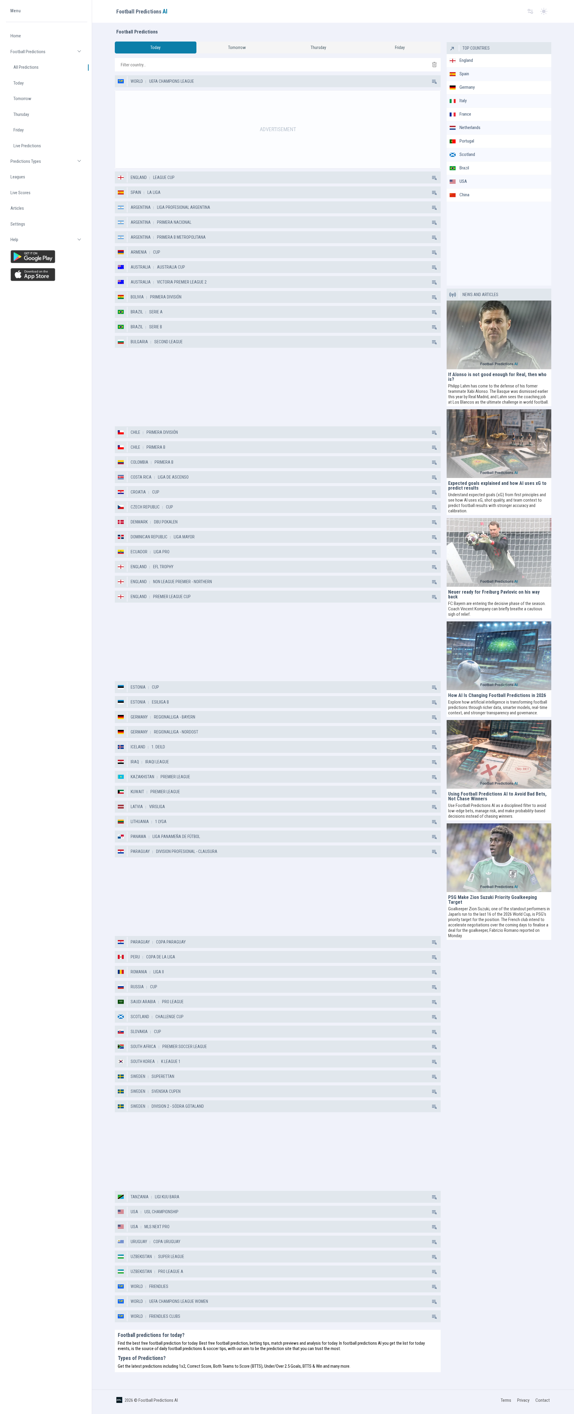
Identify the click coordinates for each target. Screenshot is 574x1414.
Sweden (138, 1076)
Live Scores (20, 192)
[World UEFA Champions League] (434, 81)
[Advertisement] (278, 129)
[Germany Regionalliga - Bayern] (434, 717)
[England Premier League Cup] (434, 597)
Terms (506, 1400)
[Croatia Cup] (434, 492)
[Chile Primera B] (434, 447)
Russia (137, 986)
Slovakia (139, 1031)
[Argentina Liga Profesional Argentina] (434, 207)
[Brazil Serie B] (434, 327)
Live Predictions (27, 145)
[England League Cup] (434, 177)
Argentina (141, 207)
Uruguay (139, 1241)
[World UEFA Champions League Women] (434, 1301)
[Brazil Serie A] (434, 312)
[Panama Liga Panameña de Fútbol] (434, 836)
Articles (17, 208)
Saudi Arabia (143, 1001)
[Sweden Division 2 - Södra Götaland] (434, 1106)
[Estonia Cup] (434, 687)
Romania (139, 971)
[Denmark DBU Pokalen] (434, 522)
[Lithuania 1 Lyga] (434, 822)
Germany (139, 717)
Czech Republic (145, 507)
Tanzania (140, 1196)
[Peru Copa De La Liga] (434, 957)
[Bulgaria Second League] (434, 342)
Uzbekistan (141, 1256)
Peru (135, 957)
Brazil (137, 312)
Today (18, 83)
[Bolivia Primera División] (434, 297)
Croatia (138, 492)
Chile (135, 432)
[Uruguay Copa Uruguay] (434, 1242)
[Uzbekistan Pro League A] (434, 1271)
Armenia (139, 252)
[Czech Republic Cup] (434, 507)
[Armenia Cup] (434, 252)
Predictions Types (48, 164)
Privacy (523, 1400)
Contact (542, 1400)
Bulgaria (139, 341)
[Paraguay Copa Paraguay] (434, 942)
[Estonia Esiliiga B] (434, 702)
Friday (18, 130)
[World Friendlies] (434, 1286)
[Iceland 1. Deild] (434, 747)
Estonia (138, 687)
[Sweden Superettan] (434, 1076)
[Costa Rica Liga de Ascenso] (434, 477)
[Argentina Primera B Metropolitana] (434, 237)
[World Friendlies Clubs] (434, 1316)
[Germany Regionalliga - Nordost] (434, 732)
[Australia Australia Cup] (434, 267)
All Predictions (26, 67)
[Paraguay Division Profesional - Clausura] (434, 851)
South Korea (143, 1061)
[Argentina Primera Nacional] (434, 222)
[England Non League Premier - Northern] (434, 582)
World (137, 81)
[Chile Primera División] (434, 432)
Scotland (140, 1016)
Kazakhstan (142, 776)
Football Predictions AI (158, 1400)
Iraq (135, 761)
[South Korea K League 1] (434, 1061)
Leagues (17, 177)
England (139, 177)
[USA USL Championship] (434, 1212)
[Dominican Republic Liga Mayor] (434, 537)
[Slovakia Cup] (434, 1032)
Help (48, 242)
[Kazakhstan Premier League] (434, 777)
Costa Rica (141, 477)
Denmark (139, 522)
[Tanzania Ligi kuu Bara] (434, 1197)
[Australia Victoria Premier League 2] (434, 282)
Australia (141, 267)
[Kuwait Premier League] (434, 792)
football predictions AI (362, 1343)
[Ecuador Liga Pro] (434, 552)
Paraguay (140, 851)
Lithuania (140, 821)
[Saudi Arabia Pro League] (434, 1002)
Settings (17, 224)
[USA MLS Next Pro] (434, 1227)
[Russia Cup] (434, 987)
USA (134, 1211)
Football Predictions (48, 54)
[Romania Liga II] (434, 972)
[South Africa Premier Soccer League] (434, 1047)
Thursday (21, 114)
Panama (138, 836)
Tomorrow (22, 99)
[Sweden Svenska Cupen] (434, 1091)
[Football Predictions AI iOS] (46, 275)
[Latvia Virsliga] (434, 807)
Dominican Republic (149, 536)
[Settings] (530, 11)
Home (15, 36)
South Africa (143, 1046)
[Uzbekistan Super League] (434, 1257)
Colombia (139, 462)
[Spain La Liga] (434, 192)
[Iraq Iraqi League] (434, 762)
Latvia (137, 806)
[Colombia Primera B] (434, 462)
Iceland (138, 746)
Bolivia (137, 297)
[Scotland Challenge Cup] (434, 1017)
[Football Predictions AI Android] (46, 257)
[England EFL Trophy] (434, 567)
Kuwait (137, 791)
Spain (136, 192)
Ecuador (139, 551)
